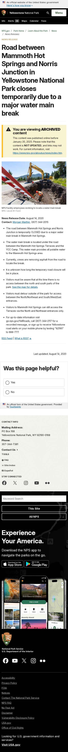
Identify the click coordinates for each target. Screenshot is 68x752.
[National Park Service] (4, 12)
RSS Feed (7, 338)
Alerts (13, 21)
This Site (34, 508)
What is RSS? (22, 338)
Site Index (9, 465)
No (13, 392)
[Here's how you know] (34, 4)
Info (3, 21)
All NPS (34, 516)
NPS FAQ (6, 702)
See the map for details (25, 287)
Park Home (18, 31)
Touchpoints (15, 406)
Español (8, 470)
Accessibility (8, 677)
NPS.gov (6, 31)
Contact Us (9, 449)
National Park (24, 13)
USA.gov (6, 722)
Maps (24, 21)
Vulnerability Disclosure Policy (18, 717)
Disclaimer (7, 712)
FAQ (6, 460)
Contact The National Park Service (20, 697)
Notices (6, 692)
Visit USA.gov (11, 744)
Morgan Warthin (21, 222)
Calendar (34, 21)
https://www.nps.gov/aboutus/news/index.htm (37, 152)
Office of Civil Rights (13, 727)
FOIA (4, 688)
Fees (43, 21)
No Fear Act (8, 707)
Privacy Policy (9, 683)
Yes (13, 382)
